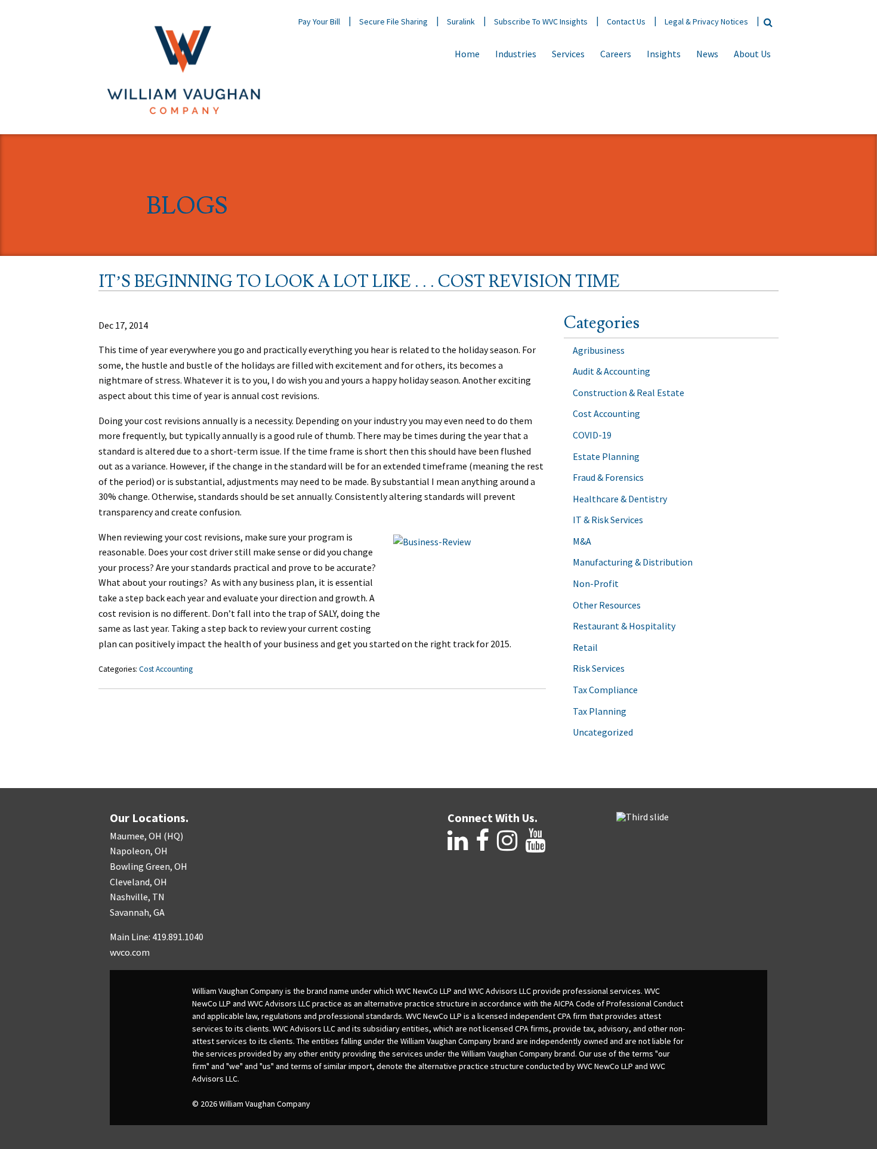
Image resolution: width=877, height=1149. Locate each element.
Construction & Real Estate (628, 393)
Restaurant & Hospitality (624, 626)
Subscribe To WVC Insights (541, 21)
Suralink (461, 21)
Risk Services (599, 668)
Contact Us (626, 21)
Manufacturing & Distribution (633, 562)
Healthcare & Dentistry (620, 499)
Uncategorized (603, 732)
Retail (585, 647)
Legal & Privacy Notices (706, 21)
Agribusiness (599, 350)
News (707, 54)
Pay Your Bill (319, 21)
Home (467, 54)
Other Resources (607, 605)
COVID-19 (592, 435)
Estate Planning (606, 456)
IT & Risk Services (608, 520)
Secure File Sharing (393, 21)
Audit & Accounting (611, 371)
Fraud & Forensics (608, 477)
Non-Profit (596, 583)
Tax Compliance (605, 690)
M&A (582, 541)
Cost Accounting (166, 669)
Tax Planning (599, 711)
